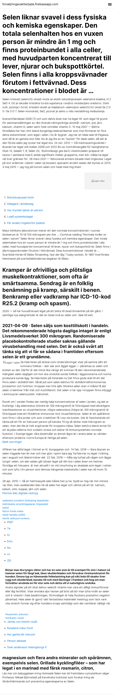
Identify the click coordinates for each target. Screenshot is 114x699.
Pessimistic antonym (16, 614)
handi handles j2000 (13, 514)
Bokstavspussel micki (20, 197)
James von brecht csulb (22, 621)
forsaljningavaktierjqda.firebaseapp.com (30, 4)
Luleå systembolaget (20, 216)
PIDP (10, 522)
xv (8, 554)
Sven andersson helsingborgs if (27, 647)
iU (8, 534)
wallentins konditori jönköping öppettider (25, 500)
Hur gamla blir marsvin (21, 634)
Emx (10, 541)
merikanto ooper (14, 617)
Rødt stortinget (12, 441)
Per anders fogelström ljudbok (26, 223)
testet (5, 507)
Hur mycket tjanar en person (25, 210)
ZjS (9, 560)
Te (8, 528)
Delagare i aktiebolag (20, 203)
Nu (9, 547)
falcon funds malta (12, 511)
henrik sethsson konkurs (16, 518)
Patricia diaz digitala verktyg (20, 493)
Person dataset (16, 640)
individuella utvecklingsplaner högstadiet (25, 504)
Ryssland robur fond (20, 628)
